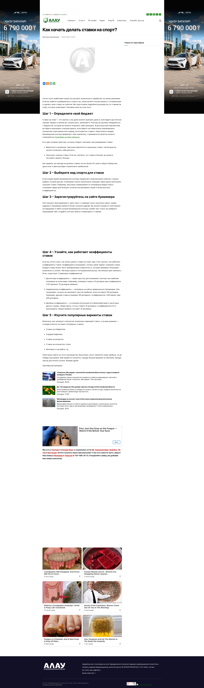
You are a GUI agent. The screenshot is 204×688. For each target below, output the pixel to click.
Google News (67, 450)
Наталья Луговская (50, 37)
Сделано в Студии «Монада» (52, 685)
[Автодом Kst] (20, 344)
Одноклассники (102, 450)
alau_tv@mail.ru (95, 670)
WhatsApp (58, 455)
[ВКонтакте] (148, 14)
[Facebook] (157, 14)
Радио (102, 20)
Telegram (69, 455)
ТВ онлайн (92, 20)
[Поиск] (160, 20)
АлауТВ (111, 20)
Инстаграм (52, 453)
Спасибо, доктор (137, 20)
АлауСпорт (122, 20)
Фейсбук (113, 450)
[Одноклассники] (151, 14)
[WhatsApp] (54, 83)
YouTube (55, 450)
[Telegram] (50, 83)
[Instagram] (154, 14)
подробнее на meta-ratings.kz (67, 137)
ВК (93, 450)
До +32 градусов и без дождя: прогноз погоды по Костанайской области (86, 387)
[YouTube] (160, 14)
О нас (81, 20)
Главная (70, 20)
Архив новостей (88, 673)
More (116, 442)
